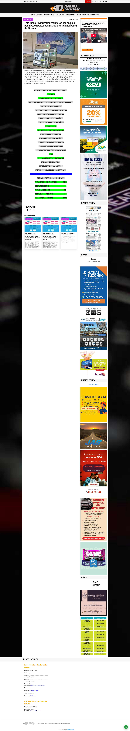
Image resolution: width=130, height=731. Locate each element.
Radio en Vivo (60, 15)
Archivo (78, 15)
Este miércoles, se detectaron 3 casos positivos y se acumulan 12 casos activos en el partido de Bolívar (32, 236)
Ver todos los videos (87, 49)
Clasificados (70, 15)
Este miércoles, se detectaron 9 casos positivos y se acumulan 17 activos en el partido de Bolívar (50, 236)
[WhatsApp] (93, 1)
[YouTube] (106, 1)
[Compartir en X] (30, 210)
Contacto (85, 15)
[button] (83, 1)
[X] (95, 1)
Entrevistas (95, 15)
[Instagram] (100, 1)
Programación (49, 15)
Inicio (33, 15)
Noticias (39, 15)
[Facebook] (98, 1)
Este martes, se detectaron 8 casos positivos (68, 234)
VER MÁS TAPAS (93, 251)
